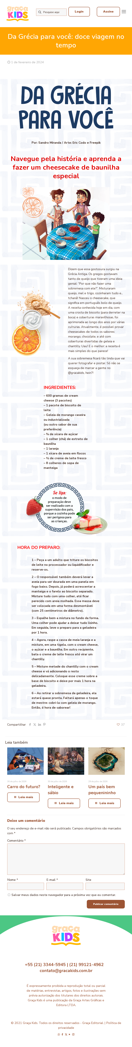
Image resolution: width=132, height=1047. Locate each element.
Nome (12, 880)
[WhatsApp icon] (59, 1034)
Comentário (16, 841)
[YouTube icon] (69, 1034)
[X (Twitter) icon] (66, 1034)
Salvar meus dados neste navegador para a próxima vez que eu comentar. (64, 895)
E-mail (52, 880)
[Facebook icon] (62, 1034)
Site (88, 880)
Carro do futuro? (23, 787)
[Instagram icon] (73, 1034)
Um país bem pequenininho (102, 790)
